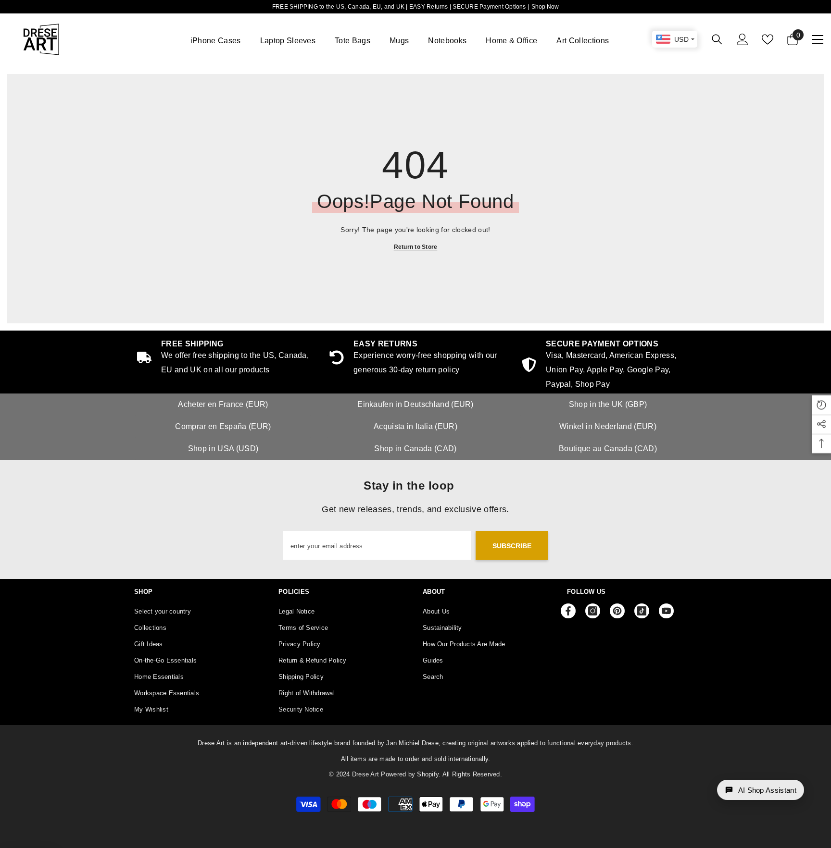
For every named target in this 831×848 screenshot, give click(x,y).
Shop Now (545, 6)
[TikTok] (641, 610)
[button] (760, 790)
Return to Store (416, 247)
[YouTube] (666, 610)
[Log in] (742, 39)
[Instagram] (592, 610)
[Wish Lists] (767, 39)
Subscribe (511, 546)
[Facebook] (568, 610)
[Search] (717, 39)
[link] (608, 365)
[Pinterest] (617, 610)
